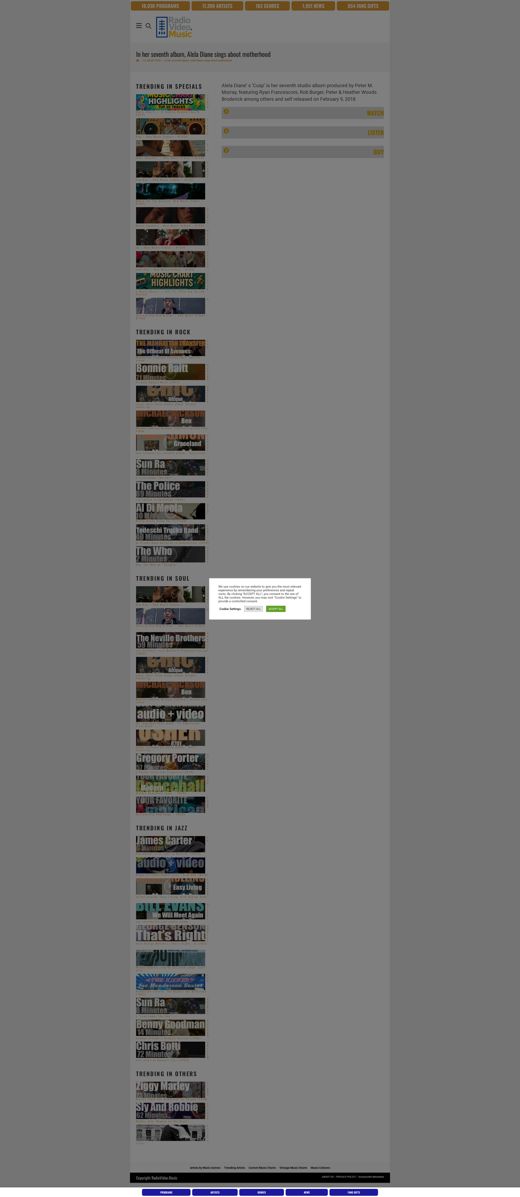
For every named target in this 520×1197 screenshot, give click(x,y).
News (307, 1192)
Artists (215, 1192)
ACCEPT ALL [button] (276, 608)
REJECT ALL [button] (253, 608)
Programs (166, 1192)
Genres (262, 1192)
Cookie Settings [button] (230, 609)
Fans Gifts (354, 1192)
